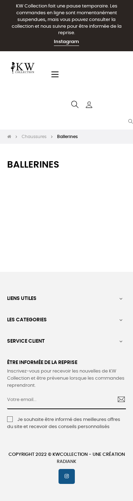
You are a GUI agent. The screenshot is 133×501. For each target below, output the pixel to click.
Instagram (66, 41)
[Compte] (89, 104)
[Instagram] (67, 476)
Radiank (66, 461)
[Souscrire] (118, 400)
